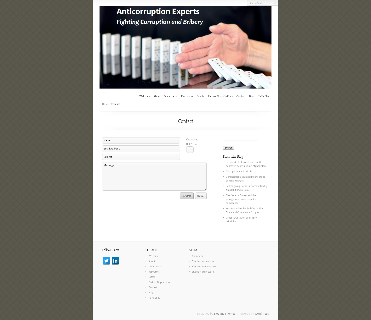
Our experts (171, 96)
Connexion (197, 256)
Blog (251, 96)
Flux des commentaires (204, 266)
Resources (187, 96)
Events (200, 96)
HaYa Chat (264, 96)
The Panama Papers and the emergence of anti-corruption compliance (241, 199)
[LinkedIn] (115, 261)
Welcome (144, 96)
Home (105, 104)
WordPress (262, 313)
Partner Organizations (220, 96)
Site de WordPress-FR (203, 271)
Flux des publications (203, 261)
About (156, 96)
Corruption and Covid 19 (239, 171)
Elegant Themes (224, 313)
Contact (241, 96)
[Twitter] (106, 261)
